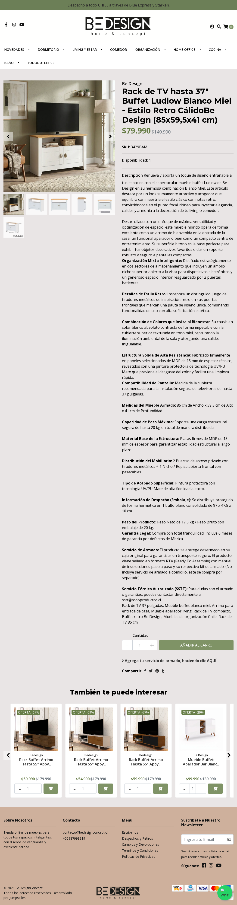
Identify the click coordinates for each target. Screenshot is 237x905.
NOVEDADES (14, 49)
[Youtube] (21, 24)
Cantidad (140, 635)
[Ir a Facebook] (6, 24)
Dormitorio (48, 49)
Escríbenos (130, 832)
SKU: (126, 147)
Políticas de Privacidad (138, 856)
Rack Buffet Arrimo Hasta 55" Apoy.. (36, 762)
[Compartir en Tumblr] (163, 670)
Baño (9, 63)
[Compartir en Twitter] (151, 670)
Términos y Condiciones (140, 850)
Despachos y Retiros (137, 838)
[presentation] (8, 136)
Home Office (184, 49)
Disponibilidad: (135, 160)
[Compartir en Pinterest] (157, 670)
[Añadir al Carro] (51, 789)
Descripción (132, 175)
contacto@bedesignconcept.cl (85, 832)
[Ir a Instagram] (14, 24)
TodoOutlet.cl (40, 63)
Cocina (215, 49)
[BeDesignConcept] (118, 26)
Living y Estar (84, 49)
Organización (147, 49)
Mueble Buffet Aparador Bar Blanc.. (201, 762)
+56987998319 (74, 838)
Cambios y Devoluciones (140, 844)
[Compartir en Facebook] (145, 670)
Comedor (118, 49)
